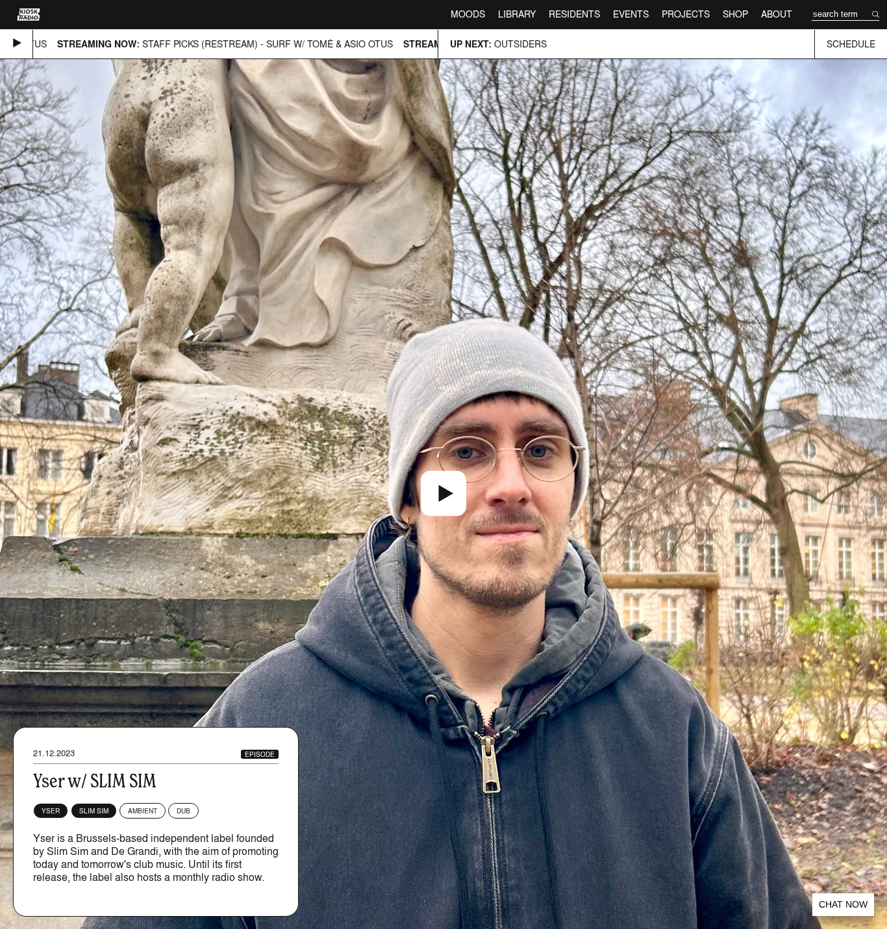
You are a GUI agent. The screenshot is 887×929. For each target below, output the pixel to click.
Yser (51, 810)
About (776, 14)
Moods (468, 14)
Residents (574, 14)
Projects (686, 14)
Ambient (142, 810)
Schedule (851, 44)
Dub (183, 810)
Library (517, 14)
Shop (735, 14)
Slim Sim (93, 810)
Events (631, 14)
